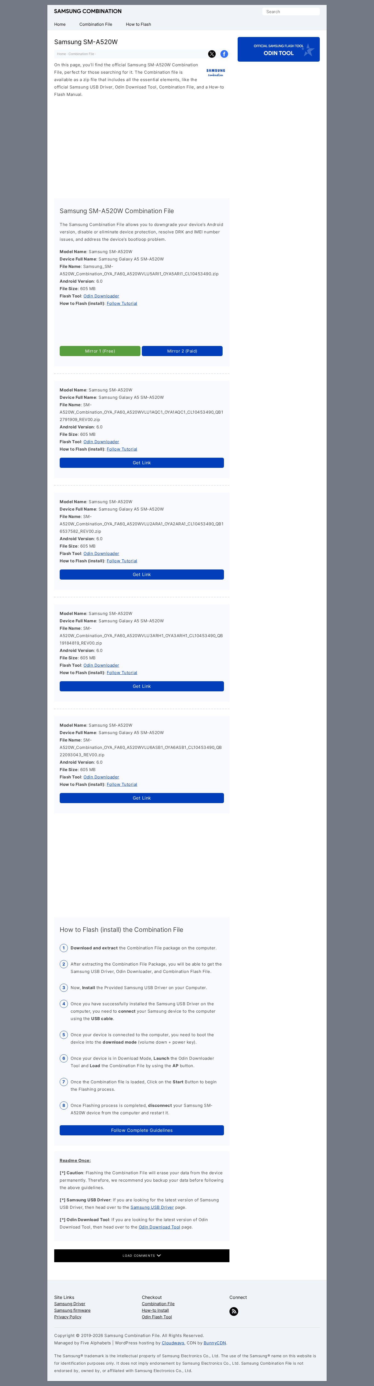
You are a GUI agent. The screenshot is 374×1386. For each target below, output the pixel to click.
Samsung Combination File (87, 11)
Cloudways (173, 1342)
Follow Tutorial (122, 303)
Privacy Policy (67, 1316)
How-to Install (155, 1310)
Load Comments (139, 1256)
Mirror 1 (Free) (100, 351)
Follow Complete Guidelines (141, 1130)
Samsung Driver (69, 1303)
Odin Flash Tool (157, 1316)
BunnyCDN (215, 1342)
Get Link (142, 462)
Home (61, 54)
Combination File (81, 54)
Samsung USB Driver (152, 1207)
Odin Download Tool (159, 1227)
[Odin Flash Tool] (279, 57)
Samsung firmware (72, 1310)
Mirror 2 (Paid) (182, 351)
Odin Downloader (101, 296)
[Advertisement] (142, 145)
